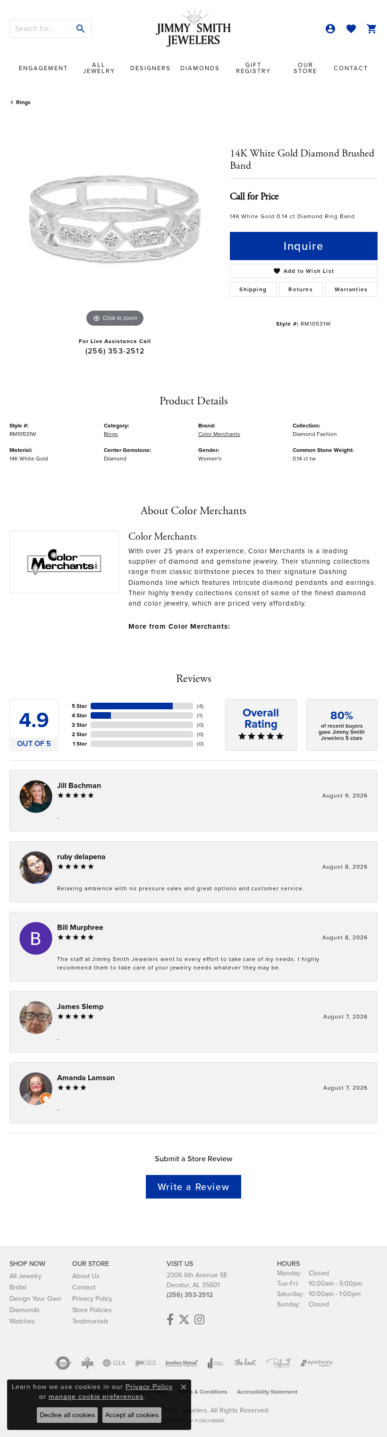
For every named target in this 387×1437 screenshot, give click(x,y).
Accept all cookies (132, 1415)
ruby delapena (81, 856)
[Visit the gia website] (114, 1363)
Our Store (305, 67)
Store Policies (92, 1310)
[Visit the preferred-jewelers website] (279, 1363)
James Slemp (80, 1006)
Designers (150, 68)
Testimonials (90, 1321)
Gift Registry (253, 67)
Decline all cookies (67, 1415)
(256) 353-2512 (114, 350)
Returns (300, 289)
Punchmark (210, 1420)
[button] (330, 28)
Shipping (253, 289)
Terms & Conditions (202, 1392)
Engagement (43, 68)
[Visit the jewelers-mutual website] (181, 1363)
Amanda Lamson (86, 1077)
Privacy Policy (92, 1298)
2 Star (79, 734)
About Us (86, 1276)
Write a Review (193, 1187)
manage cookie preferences (96, 1396)
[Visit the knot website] (245, 1363)
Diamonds (200, 68)
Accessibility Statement (267, 1392)
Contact (351, 68)
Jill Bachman (79, 785)
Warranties (351, 289)
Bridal (17, 1287)
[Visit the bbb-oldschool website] (87, 1363)
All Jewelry (99, 67)
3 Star (79, 725)
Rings (23, 102)
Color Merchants (219, 434)
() (200, 706)
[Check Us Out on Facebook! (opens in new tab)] (170, 1319)
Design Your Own (35, 1298)
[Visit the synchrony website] (316, 1363)
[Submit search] (81, 28)
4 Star (79, 715)
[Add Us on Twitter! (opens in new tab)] (184, 1319)
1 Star (80, 743)
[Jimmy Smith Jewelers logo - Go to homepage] (193, 28)
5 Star (79, 706)
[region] (114, 224)
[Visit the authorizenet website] (63, 1363)
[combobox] (40, 28)
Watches (22, 1321)
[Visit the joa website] (216, 1363)
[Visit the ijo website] (145, 1363)
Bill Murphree (80, 927)
